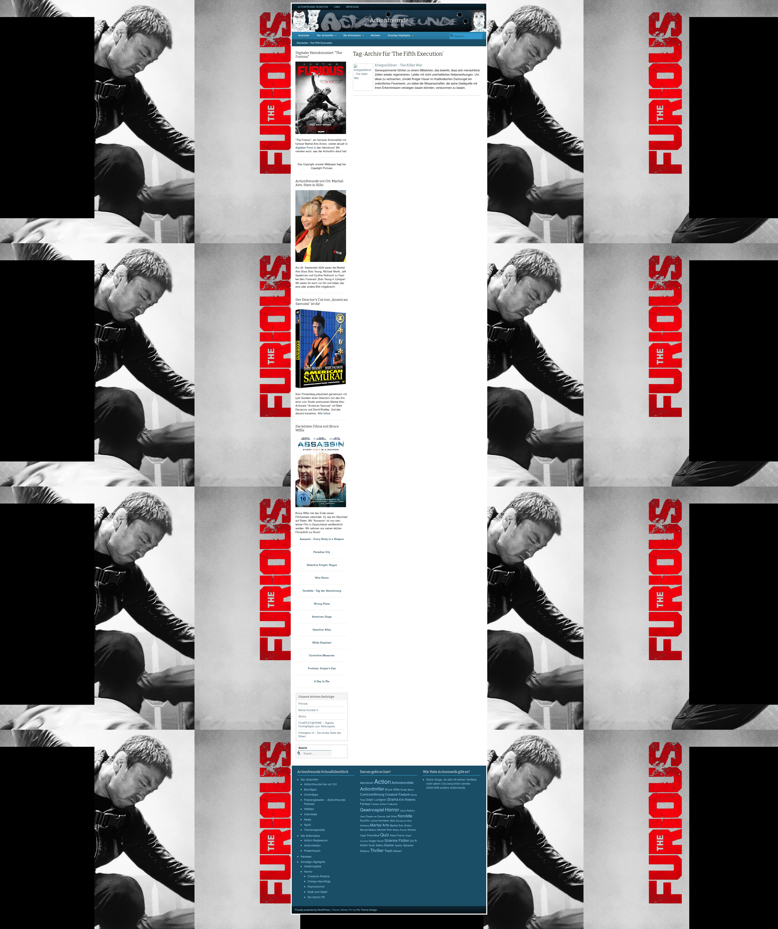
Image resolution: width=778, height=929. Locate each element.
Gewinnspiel (372, 809)
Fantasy (365, 804)
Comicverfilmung (372, 794)
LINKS (337, 6)
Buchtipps (310, 789)
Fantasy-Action (379, 804)
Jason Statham (407, 810)
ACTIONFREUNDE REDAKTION (313, 6)
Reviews (375, 35)
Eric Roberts (407, 799)
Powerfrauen (312, 851)
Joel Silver (391, 816)
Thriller (377, 850)
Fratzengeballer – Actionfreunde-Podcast (325, 802)
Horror (308, 871)
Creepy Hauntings (319, 881)
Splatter (398, 845)
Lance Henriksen (380, 820)
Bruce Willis (392, 789)
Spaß (307, 825)
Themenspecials (314, 830)
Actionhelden (312, 845)
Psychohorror (316, 886)
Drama (392, 799)
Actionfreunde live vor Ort (320, 784)
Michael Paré (384, 829)
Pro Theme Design (366, 909)
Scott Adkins (376, 845)
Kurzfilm (365, 820)
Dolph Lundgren (376, 799)
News (307, 819)
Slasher (389, 845)
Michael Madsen (368, 829)
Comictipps (311, 794)
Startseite (303, 35)
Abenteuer (366, 783)
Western (397, 851)
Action (382, 781)
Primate (303, 703)
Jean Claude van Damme (372, 816)
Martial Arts (379, 824)
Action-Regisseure (316, 840)
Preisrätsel (373, 835)
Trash (388, 850)
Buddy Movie (407, 789)
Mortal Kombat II (308, 710)
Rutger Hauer (376, 840)
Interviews (310, 814)
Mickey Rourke (400, 829)
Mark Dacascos (398, 820)
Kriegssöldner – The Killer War (398, 65)
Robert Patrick (397, 835)
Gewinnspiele (312, 866)
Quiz (384, 834)
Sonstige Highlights (399, 35)
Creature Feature (319, 876)
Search (302, 748)
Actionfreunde (389, 20)
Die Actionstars (352, 35)
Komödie (405, 815)
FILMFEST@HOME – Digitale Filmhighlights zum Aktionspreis (316, 724)
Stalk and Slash (317, 892)
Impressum (352, 6)
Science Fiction (397, 840)
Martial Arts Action (401, 825)
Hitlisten (309, 809)
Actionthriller (372, 788)
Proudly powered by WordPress (312, 909)
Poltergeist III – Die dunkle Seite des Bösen (319, 734)
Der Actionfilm (325, 35)
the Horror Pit (316, 897)
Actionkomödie (403, 782)
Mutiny (302, 716)
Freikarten (392, 804)
